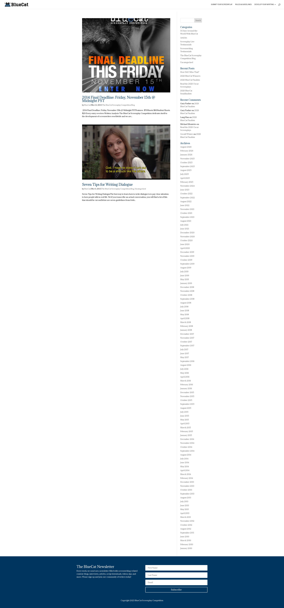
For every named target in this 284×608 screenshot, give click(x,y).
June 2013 (184, 505)
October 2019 (186, 260)
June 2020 (184, 244)
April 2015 (184, 423)
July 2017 (184, 349)
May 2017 (184, 357)
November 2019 (187, 256)
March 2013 (185, 517)
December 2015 (187, 392)
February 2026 (186, 151)
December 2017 (187, 334)
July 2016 (184, 369)
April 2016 (184, 377)
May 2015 (184, 419)
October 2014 (186, 447)
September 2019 (187, 264)
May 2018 (184, 314)
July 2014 (184, 458)
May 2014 (184, 466)
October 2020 (186, 240)
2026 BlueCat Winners (190, 76)
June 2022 (184, 205)
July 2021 (184, 225)
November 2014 (187, 443)
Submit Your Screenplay (221, 4)
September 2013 (187, 494)
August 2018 (185, 303)
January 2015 (186, 435)
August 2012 (185, 529)
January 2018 (186, 330)
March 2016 (185, 381)
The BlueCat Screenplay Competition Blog (118, 105)
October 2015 (186, 400)
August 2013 (185, 497)
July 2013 (184, 501)
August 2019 (185, 267)
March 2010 (185, 540)
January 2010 (186, 548)
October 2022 (186, 193)
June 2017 (184, 353)
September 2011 (187, 533)
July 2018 (184, 306)
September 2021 (187, 217)
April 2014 (184, 470)
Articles (183, 38)
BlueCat (87, 105)
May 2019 (184, 279)
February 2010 (186, 544)
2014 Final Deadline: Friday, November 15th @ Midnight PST (118, 99)
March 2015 (185, 427)
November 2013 (187, 486)
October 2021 (186, 213)
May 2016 (184, 373)
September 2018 (187, 299)
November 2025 (187, 158)
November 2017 (187, 338)
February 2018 (186, 326)
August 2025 (185, 170)
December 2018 (187, 287)
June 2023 (184, 190)
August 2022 (185, 201)
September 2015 (187, 404)
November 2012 (187, 521)
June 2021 (184, 229)
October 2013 (186, 490)
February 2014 (186, 478)
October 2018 (186, 295)
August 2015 (185, 408)
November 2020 (187, 236)
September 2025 (187, 166)
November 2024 (187, 186)
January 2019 (186, 283)
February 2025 (186, 182)
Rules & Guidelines (243, 4)
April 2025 (185, 178)
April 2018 (184, 318)
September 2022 (187, 197)
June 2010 (184, 536)
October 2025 (186, 162)
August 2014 (185, 455)
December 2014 (187, 439)
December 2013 (187, 482)
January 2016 (186, 388)
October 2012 (186, 525)
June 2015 (184, 416)
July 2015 (184, 412)
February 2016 (186, 384)
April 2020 (185, 248)
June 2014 (184, 462)
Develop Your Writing (264, 4)
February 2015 (186, 431)
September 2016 (187, 361)
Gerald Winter (186, 134)
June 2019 (184, 275)
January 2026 (186, 154)
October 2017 (186, 342)
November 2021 (187, 209)
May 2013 (184, 509)
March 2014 (185, 474)
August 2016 (185, 365)
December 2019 (187, 252)
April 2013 (184, 513)
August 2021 (185, 221)
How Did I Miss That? (189, 72)
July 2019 (184, 271)
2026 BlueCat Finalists (190, 80)
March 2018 (185, 322)
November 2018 (187, 291)
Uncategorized (140, 189)
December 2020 (187, 232)
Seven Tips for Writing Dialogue (107, 184)
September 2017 (187, 345)
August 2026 (185, 147)
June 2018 (184, 310)
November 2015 (187, 396)
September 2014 (187, 451)
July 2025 (184, 174)
